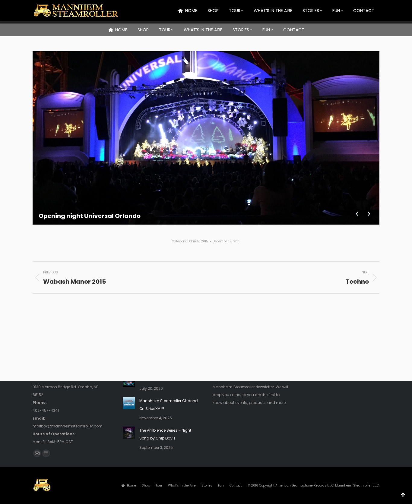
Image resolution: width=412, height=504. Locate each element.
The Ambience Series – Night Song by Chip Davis (165, 434)
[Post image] (129, 381)
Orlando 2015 (198, 241)
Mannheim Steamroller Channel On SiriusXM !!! (168, 404)
